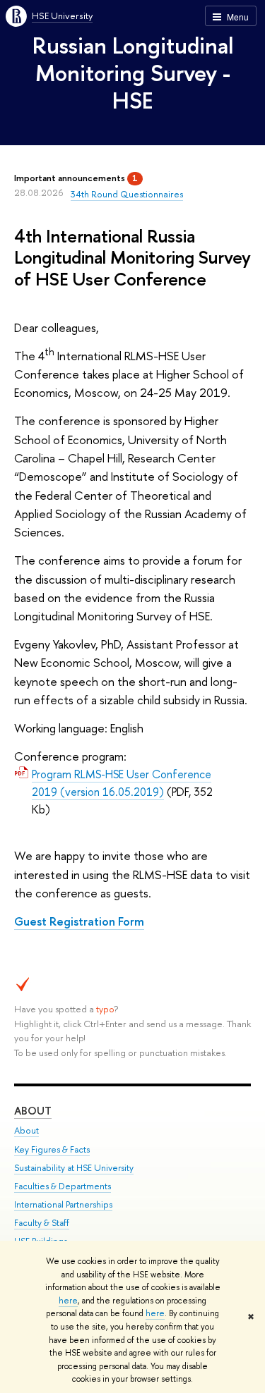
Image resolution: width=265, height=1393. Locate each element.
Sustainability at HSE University (74, 1168)
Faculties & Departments (62, 1186)
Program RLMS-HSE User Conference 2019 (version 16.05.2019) (121, 782)
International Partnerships (63, 1204)
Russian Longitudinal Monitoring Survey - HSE (133, 73)
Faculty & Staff (41, 1223)
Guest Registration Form (79, 921)
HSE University (62, 15)
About (33, 1110)
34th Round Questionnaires (127, 194)
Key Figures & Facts (52, 1149)
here (68, 1300)
